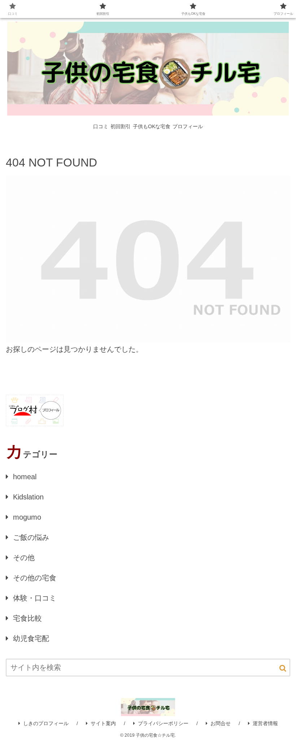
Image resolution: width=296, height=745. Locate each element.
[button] (283, 668)
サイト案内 (103, 723)
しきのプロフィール (46, 723)
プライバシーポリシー (163, 723)
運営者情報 (265, 723)
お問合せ (220, 723)
